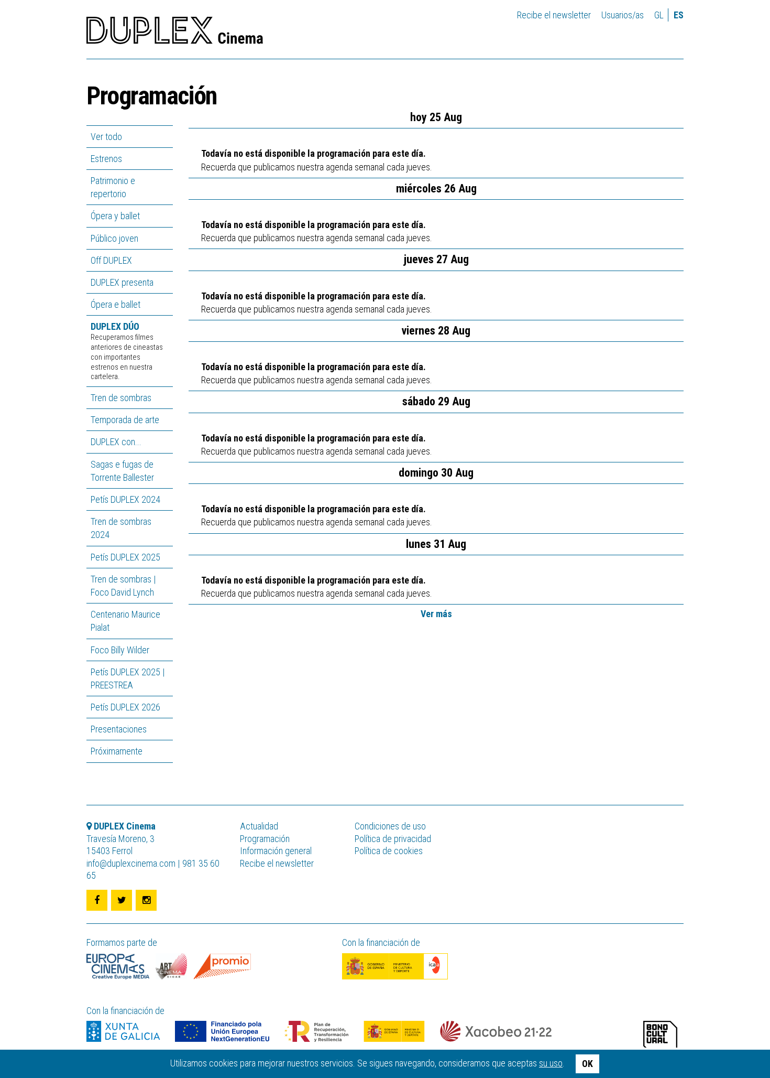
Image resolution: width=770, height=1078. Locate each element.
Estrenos (106, 158)
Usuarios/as (622, 14)
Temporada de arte (125, 419)
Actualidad (259, 826)
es (679, 14)
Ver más (436, 613)
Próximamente (116, 751)
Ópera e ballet (115, 304)
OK (587, 1063)
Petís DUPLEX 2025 (125, 557)
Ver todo (106, 136)
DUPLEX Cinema (174, 33)
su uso (551, 1063)
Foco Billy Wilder (120, 649)
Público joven (114, 238)
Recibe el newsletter (554, 14)
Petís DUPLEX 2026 (125, 707)
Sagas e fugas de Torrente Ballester (122, 471)
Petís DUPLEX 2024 (125, 499)
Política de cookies (389, 850)
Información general (276, 850)
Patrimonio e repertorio (113, 187)
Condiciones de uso (390, 826)
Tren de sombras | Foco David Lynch (123, 586)
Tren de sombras (121, 397)
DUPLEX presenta (122, 282)
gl (659, 14)
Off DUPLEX (111, 260)
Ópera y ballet (115, 215)
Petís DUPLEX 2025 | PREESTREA (128, 678)
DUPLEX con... (116, 441)
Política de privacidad (393, 838)
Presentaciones (119, 729)
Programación (265, 838)
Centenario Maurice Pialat (125, 621)
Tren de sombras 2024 (121, 528)
